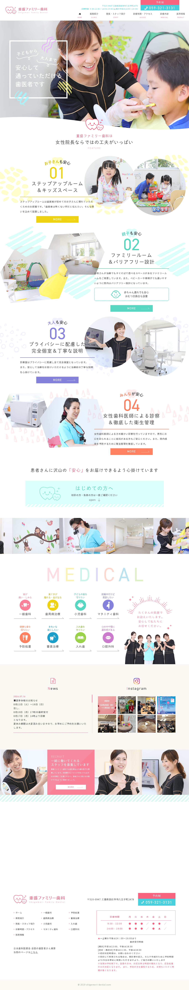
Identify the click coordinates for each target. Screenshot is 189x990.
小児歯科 (47, 923)
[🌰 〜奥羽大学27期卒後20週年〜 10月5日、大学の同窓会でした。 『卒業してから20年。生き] (166, 724)
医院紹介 (94, 15)
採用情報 (181, 15)
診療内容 (164, 15)
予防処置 (75, 912)
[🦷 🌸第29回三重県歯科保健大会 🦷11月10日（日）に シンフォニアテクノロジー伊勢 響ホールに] (127, 705)
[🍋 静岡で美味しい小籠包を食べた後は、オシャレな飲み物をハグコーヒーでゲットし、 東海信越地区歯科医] (107, 724)
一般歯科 (47, 912)
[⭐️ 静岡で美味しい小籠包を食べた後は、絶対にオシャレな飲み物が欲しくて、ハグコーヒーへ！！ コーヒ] (127, 724)
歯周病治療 (48, 918)
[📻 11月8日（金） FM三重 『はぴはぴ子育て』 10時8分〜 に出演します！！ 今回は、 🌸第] (147, 705)
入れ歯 (74, 923)
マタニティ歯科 (50, 929)
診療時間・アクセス (142, 15)
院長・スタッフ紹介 (115, 15)
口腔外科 (75, 929)
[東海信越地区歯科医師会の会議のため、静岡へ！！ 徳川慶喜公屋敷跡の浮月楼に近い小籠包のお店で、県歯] (147, 724)
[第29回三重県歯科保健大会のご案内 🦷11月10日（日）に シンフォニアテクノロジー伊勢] (166, 705)
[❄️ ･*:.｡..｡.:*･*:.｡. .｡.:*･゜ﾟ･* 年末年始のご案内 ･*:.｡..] (107, 705)
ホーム (19, 912)
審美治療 (75, 918)
